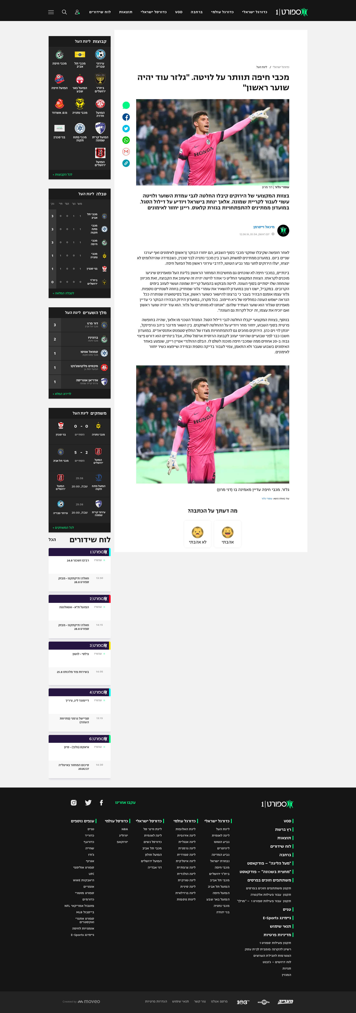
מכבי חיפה (222, 867)
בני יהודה (223, 912)
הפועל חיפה (221, 893)
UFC (91, 874)
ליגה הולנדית (186, 874)
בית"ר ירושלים (219, 874)
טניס (287, 909)
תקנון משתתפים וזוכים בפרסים (268, 888)
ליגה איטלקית (186, 861)
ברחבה (197, 12)
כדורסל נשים (153, 842)
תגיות (286, 968)
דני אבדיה (155, 867)
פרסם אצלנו (219, 1001)
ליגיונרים (223, 848)
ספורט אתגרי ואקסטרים (84, 920)
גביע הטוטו (222, 842)
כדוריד (89, 835)
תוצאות (125, 12)
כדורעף (89, 842)
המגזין (286, 975)
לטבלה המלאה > (63, 293)
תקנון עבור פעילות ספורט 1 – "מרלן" (264, 901)
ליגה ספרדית (186, 854)
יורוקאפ (122, 842)
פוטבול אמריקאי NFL (79, 905)
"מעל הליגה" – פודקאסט (269, 863)
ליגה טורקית (187, 880)
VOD (179, 12)
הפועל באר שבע (217, 899)
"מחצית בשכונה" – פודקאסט (265, 872)
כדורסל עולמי (116, 821)
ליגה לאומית (221, 835)
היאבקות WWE (83, 880)
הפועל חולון (153, 854)
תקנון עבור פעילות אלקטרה (271, 894)
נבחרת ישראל (220, 861)
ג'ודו (91, 854)
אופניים (88, 886)
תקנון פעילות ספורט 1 (275, 943)
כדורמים (88, 899)
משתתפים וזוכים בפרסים (269, 880)
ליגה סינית (188, 886)
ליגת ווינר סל (152, 829)
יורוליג (123, 835)
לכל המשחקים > (63, 527)
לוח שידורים (100, 12)
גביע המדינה (221, 854)
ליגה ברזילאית (185, 893)
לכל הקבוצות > (62, 174)
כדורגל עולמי (222, 12)
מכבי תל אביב (219, 880)
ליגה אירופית (186, 835)
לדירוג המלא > (62, 394)
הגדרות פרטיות (156, 1001)
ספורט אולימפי (83, 867)
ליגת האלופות (186, 829)
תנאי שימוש (280, 926)
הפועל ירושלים (151, 861)
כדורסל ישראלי (154, 12)
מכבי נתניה (222, 905)
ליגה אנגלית (187, 842)
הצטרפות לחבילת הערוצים (272, 955)
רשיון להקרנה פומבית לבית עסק (268, 949)
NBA (125, 829)
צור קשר (199, 1001)
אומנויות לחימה (83, 928)
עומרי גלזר (267, 498)
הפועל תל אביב (218, 886)
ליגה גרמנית (187, 848)
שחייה (89, 848)
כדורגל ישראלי (254, 12)
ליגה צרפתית (186, 867)
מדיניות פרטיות (277, 935)
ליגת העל (261, 67)
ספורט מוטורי (84, 893)
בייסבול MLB (85, 912)
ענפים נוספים (82, 821)
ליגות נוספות (186, 899)
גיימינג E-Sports (277, 918)
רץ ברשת (283, 829)
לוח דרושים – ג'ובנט (277, 962)
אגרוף (90, 861)
